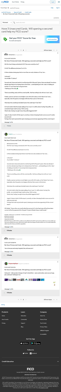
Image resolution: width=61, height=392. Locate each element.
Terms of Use (43, 319)
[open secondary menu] (59, 2)
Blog (22, 327)
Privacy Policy (43, 327)
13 (9, 251)
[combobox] (36, 22)
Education (23, 315)
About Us (42, 315)
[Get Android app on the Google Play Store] (35, 343)
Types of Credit (18, 12)
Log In (52, 2)
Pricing (22, 2)
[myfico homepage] (5, 1)
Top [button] (4, 304)
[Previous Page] (18, 50)
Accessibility (43, 334)
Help (52, 8)
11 (9, 122)
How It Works (15, 2)
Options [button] (57, 18)
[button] (58, 52)
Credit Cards (28, 12)
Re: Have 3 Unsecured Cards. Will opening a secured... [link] (16, 14)
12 (9, 227)
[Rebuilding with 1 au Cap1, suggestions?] (56, 50)
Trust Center (43, 323)
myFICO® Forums (14, 8)
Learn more (30, 379)
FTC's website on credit (43, 387)
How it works (5, 319)
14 (9, 289)
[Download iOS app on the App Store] (24, 343)
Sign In (58, 8)
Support (23, 323)
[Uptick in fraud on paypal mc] (54, 50)
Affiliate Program (44, 330)
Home (3, 315)
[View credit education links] (58, 361)
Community (24, 319)
